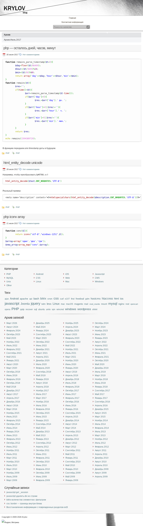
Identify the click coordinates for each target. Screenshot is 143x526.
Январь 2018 (101, 387)
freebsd (80, 298)
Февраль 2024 (13, 330)
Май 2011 (70, 454)
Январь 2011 (71, 458)
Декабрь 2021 (43, 349)
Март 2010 (11, 469)
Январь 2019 (42, 379)
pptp (22, 309)
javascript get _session (17, 492)
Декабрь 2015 (101, 409)
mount (104, 304)
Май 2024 (41, 327)
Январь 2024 (42, 330)
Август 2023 (71, 334)
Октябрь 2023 (13, 334)
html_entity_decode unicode (22, 163)
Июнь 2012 (11, 447)
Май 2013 (41, 435)
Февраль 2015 (13, 420)
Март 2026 (11, 323)
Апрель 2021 (42, 357)
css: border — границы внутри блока (24, 503)
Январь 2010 (71, 469)
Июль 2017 (41, 394)
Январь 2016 (71, 409)
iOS (67, 274)
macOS (69, 304)
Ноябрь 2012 (101, 439)
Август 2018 (42, 383)
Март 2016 (11, 409)
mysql (112, 303)
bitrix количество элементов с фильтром (26, 500)
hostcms (96, 298)
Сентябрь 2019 (43, 372)
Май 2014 (41, 428)
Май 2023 (11, 338)
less (49, 303)
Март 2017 (41, 398)
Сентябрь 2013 (73, 431)
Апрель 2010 (101, 465)
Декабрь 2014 (72, 420)
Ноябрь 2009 (12, 473)
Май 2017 (99, 394)
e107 (67, 299)
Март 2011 (11, 458)
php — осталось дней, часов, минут (29, 48)
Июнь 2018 (100, 383)
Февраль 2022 (13, 349)
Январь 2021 (12, 360)
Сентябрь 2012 (43, 443)
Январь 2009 (71, 480)
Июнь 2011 (41, 454)
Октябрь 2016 (72, 401)
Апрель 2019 (71, 375)
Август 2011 (100, 450)
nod (127, 304)
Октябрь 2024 (101, 323)
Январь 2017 (101, 398)
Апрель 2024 (71, 327)
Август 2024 (12, 327)
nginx (121, 303)
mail (86, 304)
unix (48, 309)
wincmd (60, 309)
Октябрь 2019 (13, 372)
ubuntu (41, 309)
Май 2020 (99, 364)
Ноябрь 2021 (71, 349)
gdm (87, 299)
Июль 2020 (41, 364)
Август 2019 (71, 372)
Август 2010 (101, 461)
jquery (35, 303)
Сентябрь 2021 (14, 353)
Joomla (25, 303)
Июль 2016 (41, 405)
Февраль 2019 (13, 379)
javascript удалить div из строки (21, 496)
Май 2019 (41, 375)
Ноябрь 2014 (101, 420)
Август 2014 (71, 424)
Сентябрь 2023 (43, 334)
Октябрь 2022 (43, 342)
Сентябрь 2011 (72, 450)
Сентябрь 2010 (73, 461)
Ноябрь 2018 (101, 379)
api (30, 299)
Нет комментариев (31, 55)
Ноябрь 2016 (42, 401)
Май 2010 (70, 465)
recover (29, 309)
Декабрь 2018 (72, 379)
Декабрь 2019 (101, 368)
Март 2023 (41, 338)
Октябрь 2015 (43, 413)
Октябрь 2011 (42, 450)
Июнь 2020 (70, 364)
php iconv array (14, 217)
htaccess (107, 298)
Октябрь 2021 (101, 349)
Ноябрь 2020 (71, 360)
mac (63, 304)
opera (7, 309)
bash (36, 298)
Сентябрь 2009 (73, 473)
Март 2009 (11, 480)
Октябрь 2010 (43, 461)
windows (70, 309)
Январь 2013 (42, 439)
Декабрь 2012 (72, 439)
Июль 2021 (70, 353)
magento (78, 304)
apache (24, 298)
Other (9, 285)
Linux (38, 281)
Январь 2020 (71, 368)
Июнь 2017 (70, 394)
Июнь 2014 (11, 428)
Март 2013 (100, 435)
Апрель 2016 (101, 405)
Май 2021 (11, 357)
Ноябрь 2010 (12, 461)
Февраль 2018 (72, 387)
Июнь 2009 (41, 476)
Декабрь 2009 (101, 469)
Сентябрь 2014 (43, 424)
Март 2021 (70, 357)
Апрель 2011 (101, 454)
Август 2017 (12, 394)
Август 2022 (101, 342)
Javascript (99, 274)
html (116, 298)
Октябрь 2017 (72, 390)
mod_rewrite (94, 304)
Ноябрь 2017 (42, 390)
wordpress (84, 309)
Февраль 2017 (72, 398)
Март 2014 (70, 428)
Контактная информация (72, 22)
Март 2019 (100, 375)
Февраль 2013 (13, 439)
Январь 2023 (101, 338)
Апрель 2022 (101, 345)
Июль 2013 (100, 431)
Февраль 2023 (72, 338)
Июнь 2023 (100, 334)
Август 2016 (12, 405)
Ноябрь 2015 (12, 413)
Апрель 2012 (42, 447)
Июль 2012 (100, 443)
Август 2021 (42, 353)
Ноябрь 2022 (12, 342)
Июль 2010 (11, 465)
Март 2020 (11, 368)
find (72, 299)
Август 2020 (12, 364)
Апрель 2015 (71, 416)
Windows (99, 281)
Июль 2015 (11, 416)
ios (121, 298)
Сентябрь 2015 (73, 413)
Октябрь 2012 (13, 443)
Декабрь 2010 (101, 458)
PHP (7, 153)
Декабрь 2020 (43, 360)
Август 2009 (101, 473)
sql (35, 309)
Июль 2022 (11, 345)
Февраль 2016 (43, 409)
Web (67, 278)
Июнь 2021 (100, 353)
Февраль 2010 (43, 469)
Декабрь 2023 (72, 330)
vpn (53, 309)
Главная (72, 18)
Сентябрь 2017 (102, 390)
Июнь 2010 (41, 465)
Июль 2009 (11, 476)
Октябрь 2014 (13, 424)
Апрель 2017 (12, 398)
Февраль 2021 (102, 357)
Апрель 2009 (101, 476)
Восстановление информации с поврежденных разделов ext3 (37, 507)
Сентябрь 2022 (73, 342)
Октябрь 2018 (13, 383)
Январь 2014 (12, 431)
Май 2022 (70, 345)
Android (39, 274)
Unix (8, 281)
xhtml (94, 309)
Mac (67, 281)
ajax (7, 299)
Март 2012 (70, 447)
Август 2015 (101, 413)
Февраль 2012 (102, 447)
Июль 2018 (70, 383)
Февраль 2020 (43, 368)
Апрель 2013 (71, 435)
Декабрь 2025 (43, 323)
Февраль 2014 (102, 428)
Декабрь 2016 (13, 401)
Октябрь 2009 (43, 473)
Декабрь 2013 (43, 431)
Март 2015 (100, 416)
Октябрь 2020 (101, 360)
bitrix (43, 298)
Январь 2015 (42, 420)
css (56, 298)
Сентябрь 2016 (102, 401)
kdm (44, 304)
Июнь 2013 (11, 435)
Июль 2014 (100, 424)
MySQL (9, 278)
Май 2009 (70, 476)
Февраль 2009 (43, 480)
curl (62, 298)
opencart (134, 304)
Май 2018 (11, 387)
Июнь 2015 (41, 416)
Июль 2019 (100, 372)
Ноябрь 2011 (12, 450)
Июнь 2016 (70, 405)
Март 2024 (100, 327)
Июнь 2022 (41, 345)
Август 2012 (71, 443)
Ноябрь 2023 (101, 330)
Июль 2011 (11, 454)
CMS (97, 278)
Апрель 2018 (42, 387)
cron (49, 298)
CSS (38, 278)
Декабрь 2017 (13, 390)
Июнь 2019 (11, 375)
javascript (12, 303)
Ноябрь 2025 (71, 323)
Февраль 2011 (43, 458)
